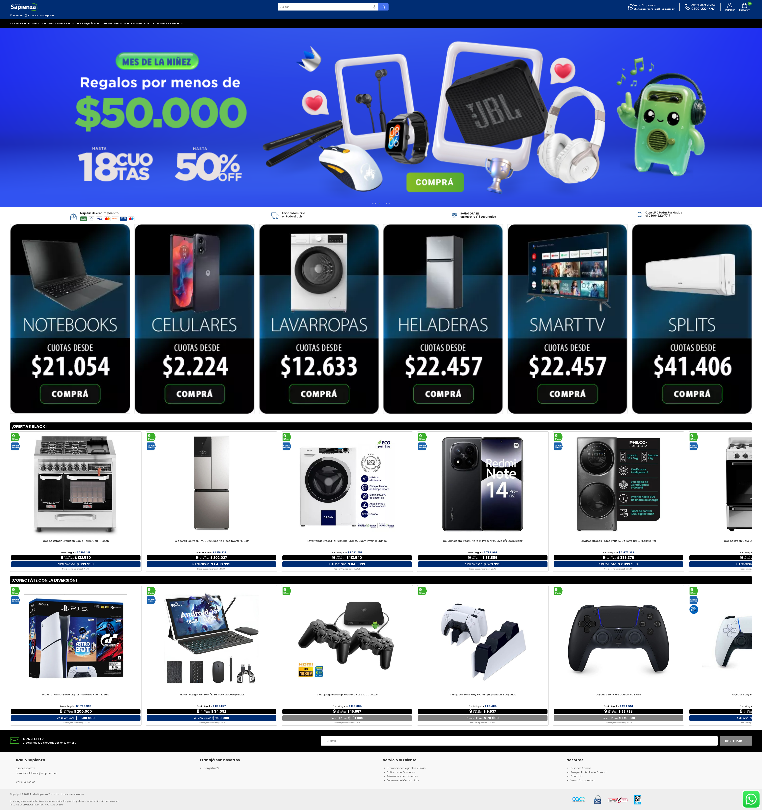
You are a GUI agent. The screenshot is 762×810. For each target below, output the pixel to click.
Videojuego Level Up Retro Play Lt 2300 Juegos (347, 694)
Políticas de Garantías (401, 772)
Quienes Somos (581, 768)
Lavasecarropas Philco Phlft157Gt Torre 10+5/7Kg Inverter (618, 541)
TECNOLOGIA (35, 23)
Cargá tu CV (211, 768)
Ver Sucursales (25, 782)
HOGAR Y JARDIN (169, 23)
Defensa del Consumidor (403, 780)
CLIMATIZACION (109, 23)
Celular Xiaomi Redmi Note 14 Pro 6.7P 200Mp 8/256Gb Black (482, 541)
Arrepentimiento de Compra (589, 772)
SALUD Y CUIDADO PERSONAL (139, 23)
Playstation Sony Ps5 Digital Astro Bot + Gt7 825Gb (75, 694)
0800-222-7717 (703, 9)
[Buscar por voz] (374, 7)
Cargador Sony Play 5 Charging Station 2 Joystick (483, 694)
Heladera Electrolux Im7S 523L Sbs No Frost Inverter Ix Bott (211, 541)
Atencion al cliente (703, 5)
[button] (373, 203)
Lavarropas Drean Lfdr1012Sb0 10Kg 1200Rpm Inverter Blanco (347, 541)
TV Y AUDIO (16, 23)
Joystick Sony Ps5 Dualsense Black (618, 694)
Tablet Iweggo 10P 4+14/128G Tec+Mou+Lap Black (211, 694)
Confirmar (733, 741)
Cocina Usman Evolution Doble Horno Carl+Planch (76, 541)
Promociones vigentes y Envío (406, 768)
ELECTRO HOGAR (57, 23)
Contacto (577, 776)
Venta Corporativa (645, 5)
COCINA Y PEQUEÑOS (84, 23)
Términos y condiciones (402, 776)
